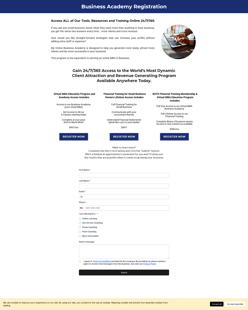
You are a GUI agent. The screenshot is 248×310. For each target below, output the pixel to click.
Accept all (217, 304)
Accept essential (235, 304)
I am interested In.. (88, 214)
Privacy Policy (149, 264)
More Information (90, 236)
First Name (85, 170)
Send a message (86, 242)
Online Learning (89, 218)
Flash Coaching (89, 231)
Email (82, 191)
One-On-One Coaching (92, 223)
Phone (82, 202)
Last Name (84, 181)
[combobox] (82, 208)
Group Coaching (89, 227)
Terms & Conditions (102, 261)
